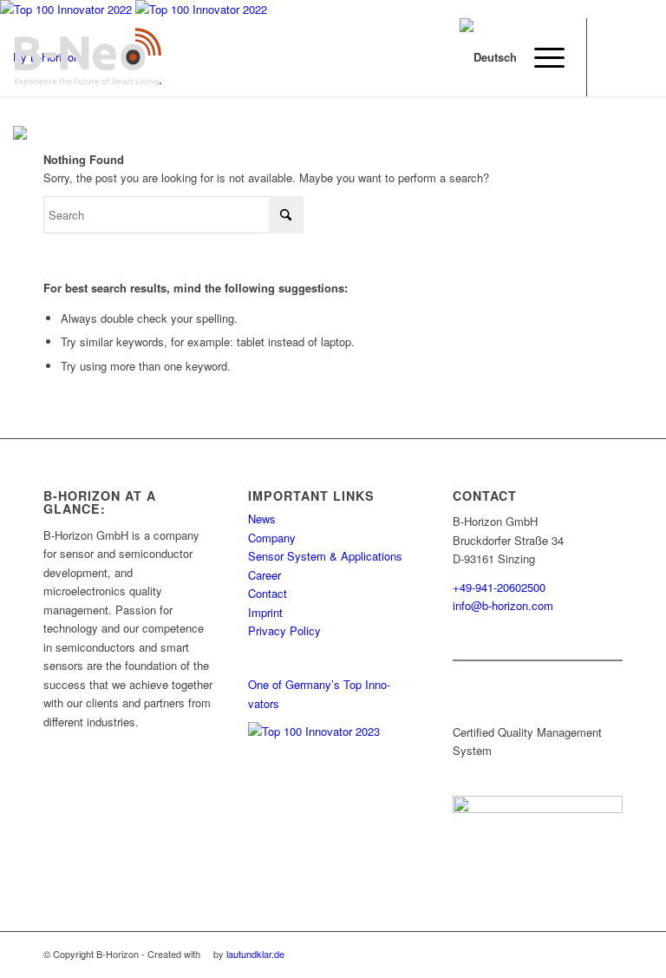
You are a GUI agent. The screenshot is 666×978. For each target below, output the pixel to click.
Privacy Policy (284, 630)
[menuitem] (541, 57)
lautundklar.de (255, 954)
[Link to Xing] (614, 57)
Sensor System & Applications (325, 556)
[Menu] (541, 57)
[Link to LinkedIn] (640, 57)
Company (272, 537)
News (262, 518)
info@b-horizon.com (503, 605)
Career (264, 575)
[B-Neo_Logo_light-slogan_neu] (87, 57)
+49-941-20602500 (499, 587)
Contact (267, 593)
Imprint (265, 612)
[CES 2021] (20, 135)
